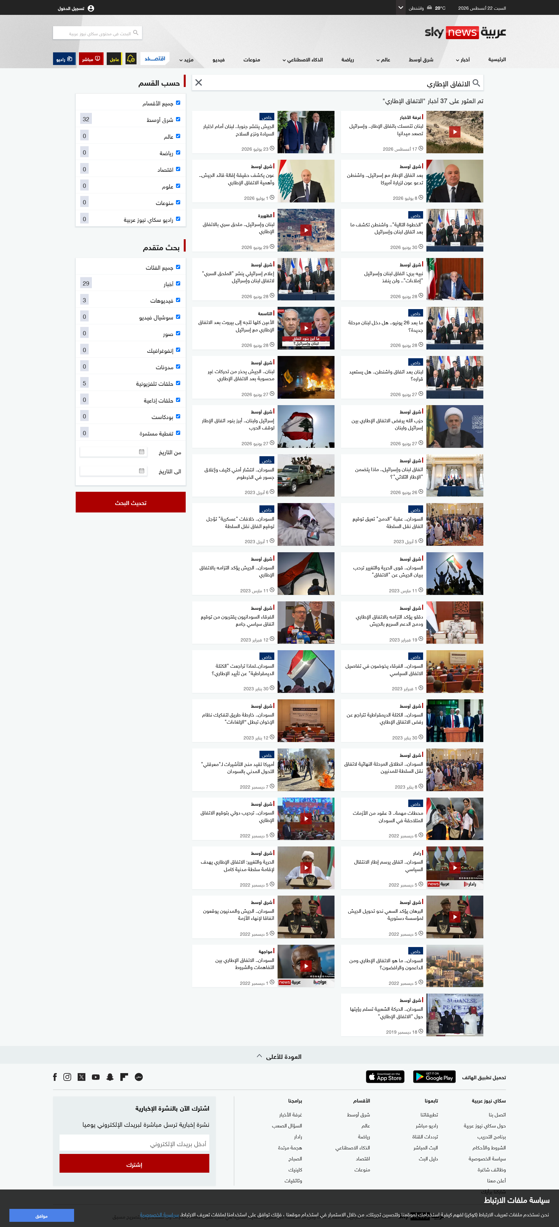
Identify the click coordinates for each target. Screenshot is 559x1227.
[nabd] (139, 1077)
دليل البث (428, 1158)
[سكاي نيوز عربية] (465, 32)
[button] (91, 58)
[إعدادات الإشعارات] (131, 58)
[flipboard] (124, 1077)
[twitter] (81, 1077)
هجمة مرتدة (290, 1147)
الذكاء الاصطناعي (305, 59)
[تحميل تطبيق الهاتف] (410, 1076)
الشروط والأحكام (489, 1147)
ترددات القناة (425, 1136)
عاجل (114, 59)
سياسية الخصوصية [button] (159, 1213)
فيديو (219, 59)
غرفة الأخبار (290, 1114)
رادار (298, 1136)
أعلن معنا (496, 1180)
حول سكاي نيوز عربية (485, 1125)
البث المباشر (425, 1147)
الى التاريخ (170, 470)
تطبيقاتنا (429, 1114)
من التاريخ (170, 451)
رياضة (348, 59)
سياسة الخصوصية (487, 1158)
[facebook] (55, 1077)
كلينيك (295, 1169)
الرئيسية (497, 59)
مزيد (188, 59)
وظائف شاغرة (492, 1169)
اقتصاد (363, 1158)
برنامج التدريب (491, 1136)
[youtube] (96, 1077)
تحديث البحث (131, 502)
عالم (385, 59)
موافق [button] (42, 1215)
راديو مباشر (427, 1125)
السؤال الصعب (287, 1125)
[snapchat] (110, 1077)
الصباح (295, 1158)
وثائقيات (293, 1180)
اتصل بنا (497, 1114)
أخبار (465, 59)
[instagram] (67, 1077)
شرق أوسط (421, 59)
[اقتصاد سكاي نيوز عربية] (155, 58)
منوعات (252, 59)
